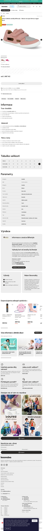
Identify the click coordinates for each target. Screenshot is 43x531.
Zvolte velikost (21, 83)
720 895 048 (26, 497)
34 (8, 72)
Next (41, 40)
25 (18, 69)
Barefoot (23, 215)
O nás (2, 3)
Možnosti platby (4, 476)
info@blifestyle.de (19, 262)
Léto (22, 209)
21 (5, 69)
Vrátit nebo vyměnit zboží (27, 388)
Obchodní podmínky (4, 479)
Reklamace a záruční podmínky (7, 474)
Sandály (23, 179)
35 (12, 72)
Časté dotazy (13, 3)
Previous (2, 40)
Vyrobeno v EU (31, 218)
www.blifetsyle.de (20, 264)
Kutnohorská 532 (27, 505)
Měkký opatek (24, 200)
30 (34, 69)
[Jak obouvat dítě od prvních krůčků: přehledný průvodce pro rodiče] (26, 344)
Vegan (36, 218)
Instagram (22, 438)
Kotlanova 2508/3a (6, 499)
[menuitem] (5, 10)
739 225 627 (5, 493)
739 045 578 (5, 497)
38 (21, 72)
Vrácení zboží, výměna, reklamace (7, 473)
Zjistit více (3, 375)
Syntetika (23, 206)
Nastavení (8, 528)
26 (21, 69)
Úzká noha (24, 194)
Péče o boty (23, 98)
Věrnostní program (7, 3)
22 (8, 69)
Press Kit (2, 486)
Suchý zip (23, 221)
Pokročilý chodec (25, 218)
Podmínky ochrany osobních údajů (7, 481)
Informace (4, 98)
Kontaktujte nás (4, 388)
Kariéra (2, 484)
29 (31, 69)
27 (25, 69)
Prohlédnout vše (38, 332)
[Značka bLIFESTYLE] (4, 16)
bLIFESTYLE (24, 224)
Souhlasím (35, 520)
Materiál (17, 98)
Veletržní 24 (26, 499)
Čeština (34, 3)
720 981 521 (26, 504)
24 (15, 69)
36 (15, 72)
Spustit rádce (25, 373)
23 (12, 69)
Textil (23, 203)
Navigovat (22, 452)
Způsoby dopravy (4, 478)
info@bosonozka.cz (6, 491)
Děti (25, 191)
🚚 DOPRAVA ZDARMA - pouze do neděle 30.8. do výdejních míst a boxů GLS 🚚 (17, 0)
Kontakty (18, 3)
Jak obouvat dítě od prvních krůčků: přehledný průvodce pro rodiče (25, 353)
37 (18, 72)
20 (2, 69)
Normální (23, 197)
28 (28, 69)
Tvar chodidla (10, 98)
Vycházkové (24, 212)
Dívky (23, 191)
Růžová (23, 188)
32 (2, 72)
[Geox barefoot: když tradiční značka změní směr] (9, 344)
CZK (39, 3)
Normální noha (29, 194)
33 (5, 72)
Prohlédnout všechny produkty (19, 267)
